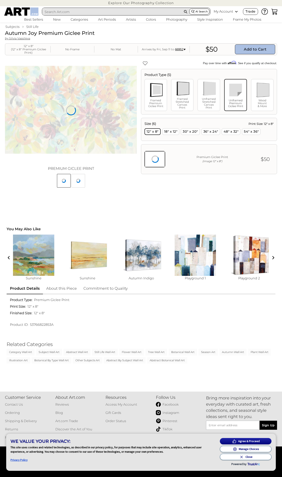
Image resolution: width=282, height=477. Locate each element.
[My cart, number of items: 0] (274, 11)
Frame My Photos (247, 19)
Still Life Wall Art (105, 352)
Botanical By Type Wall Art (51, 360)
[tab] (156, 95)
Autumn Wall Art (233, 352)
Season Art (208, 352)
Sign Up (268, 425)
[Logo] (21, 11)
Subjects (12, 27)
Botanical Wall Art (182, 352)
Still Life (32, 27)
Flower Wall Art (131, 352)
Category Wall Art (20, 352)
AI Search (202, 11)
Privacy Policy (19, 460)
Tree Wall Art (156, 352)
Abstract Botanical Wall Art (167, 360)
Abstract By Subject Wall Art (124, 360)
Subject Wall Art (49, 352)
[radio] (153, 131)
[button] (141, 3)
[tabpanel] (209, 146)
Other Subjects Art (87, 360)
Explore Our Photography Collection (141, 3)
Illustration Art (18, 360)
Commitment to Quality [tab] (105, 288)
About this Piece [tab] (61, 288)
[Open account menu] (236, 11)
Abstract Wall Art (77, 352)
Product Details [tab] (25, 288)
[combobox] (112, 12)
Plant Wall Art (259, 352)
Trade (250, 11)
